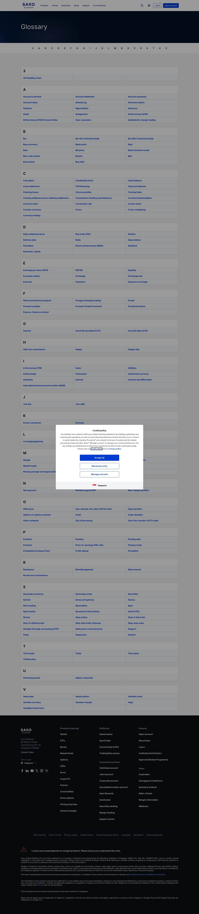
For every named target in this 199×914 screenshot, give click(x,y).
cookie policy (96, 449)
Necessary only (99, 466)
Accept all (100, 457)
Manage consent (99, 474)
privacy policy (115, 449)
